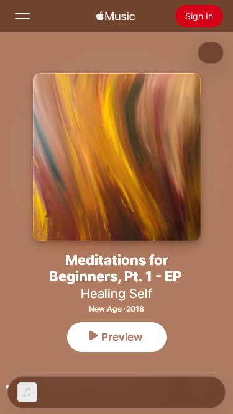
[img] (115, 16)
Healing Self (116, 293)
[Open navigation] (22, 16)
